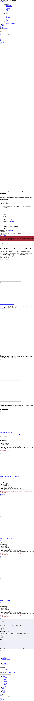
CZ (0, 37)
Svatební (5, 685)
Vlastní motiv (2, 231)
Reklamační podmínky (5, 664)
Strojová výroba (8, 22)
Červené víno (6, 680)
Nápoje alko (7, 7)
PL (0, 40)
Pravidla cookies (4, 665)
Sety (6, 19)
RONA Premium (9, 6)
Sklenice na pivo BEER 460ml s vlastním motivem (9, 476)
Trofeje (7, 12)
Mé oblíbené (4, 670)
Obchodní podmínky (5, 663)
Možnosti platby (4, 658)
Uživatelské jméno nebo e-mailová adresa (6, 29)
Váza (6, 18)
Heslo (1, 31)
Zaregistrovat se (5, 28)
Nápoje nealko (8, 8)
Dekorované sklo (6, 684)
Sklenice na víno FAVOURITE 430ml (7, 353)
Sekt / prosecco (8, 10)
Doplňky (7, 9)
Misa (6, 16)
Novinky (5, 678)
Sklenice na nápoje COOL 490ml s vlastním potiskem (10, 600)
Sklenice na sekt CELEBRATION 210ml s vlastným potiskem (11, 434)
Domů (1, 189)
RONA (4, 672)
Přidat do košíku (3, 234)
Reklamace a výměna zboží (6, 659)
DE (0, 39)
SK (0, 38)
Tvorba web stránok (12, 672)
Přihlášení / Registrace (5, 669)
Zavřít (1, 695)
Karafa (7, 15)
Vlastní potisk (8, 11)
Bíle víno (5, 679)
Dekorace (7, 20)
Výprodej (5, 677)
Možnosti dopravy (4, 657)
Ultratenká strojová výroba (10, 23)
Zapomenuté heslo (2, 34)
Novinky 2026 (8, 5)
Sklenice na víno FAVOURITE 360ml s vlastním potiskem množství (11, 233)
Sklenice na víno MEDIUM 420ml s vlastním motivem (10, 538)
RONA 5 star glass (4, 656)
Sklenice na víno (8, 17)
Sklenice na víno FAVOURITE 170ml (7, 304)
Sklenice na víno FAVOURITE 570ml (7, 402)
